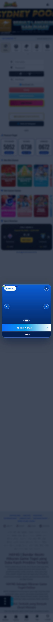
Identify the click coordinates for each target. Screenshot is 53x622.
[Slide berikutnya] (46, 306)
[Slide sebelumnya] (6, 306)
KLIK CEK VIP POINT (24, 328)
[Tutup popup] (46, 288)
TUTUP (26, 334)
